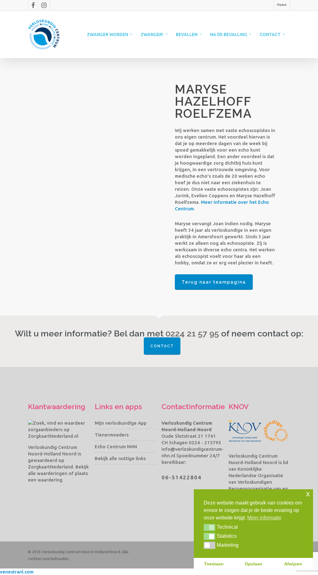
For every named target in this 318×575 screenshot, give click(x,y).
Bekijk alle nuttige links (120, 458)
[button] (209, 527)
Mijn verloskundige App (121, 423)
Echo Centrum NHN (116, 446)
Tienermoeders (112, 434)
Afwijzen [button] (293, 563)
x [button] (308, 494)
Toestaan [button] (214, 563)
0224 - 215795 (205, 442)
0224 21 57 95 (192, 333)
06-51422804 (181, 477)
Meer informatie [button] (264, 517)
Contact (162, 346)
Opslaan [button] (253, 563)
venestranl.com (17, 571)
